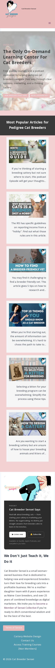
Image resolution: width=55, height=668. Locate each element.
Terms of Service (13, 628)
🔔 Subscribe (35, 534)
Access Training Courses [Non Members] (27, 647)
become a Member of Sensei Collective (25, 606)
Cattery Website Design (27, 637)
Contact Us (27, 641)
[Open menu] (49, 23)
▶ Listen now (17, 534)
